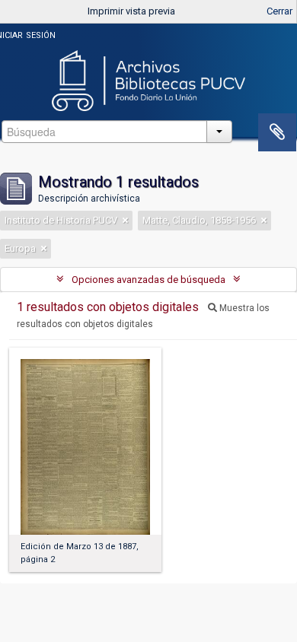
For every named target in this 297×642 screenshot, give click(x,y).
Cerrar (279, 11)
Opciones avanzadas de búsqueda (148, 279)
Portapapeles (277, 132)
